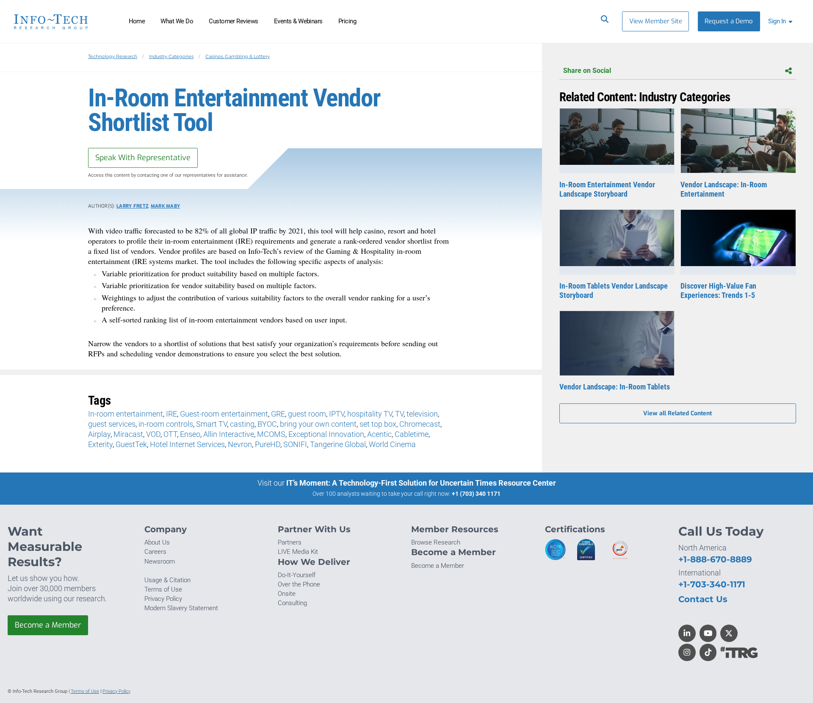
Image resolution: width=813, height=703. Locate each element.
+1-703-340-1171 (711, 584)
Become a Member (48, 625)
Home (137, 21)
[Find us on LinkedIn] (687, 633)
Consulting (292, 603)
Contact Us (702, 599)
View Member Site (655, 21)
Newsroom (159, 561)
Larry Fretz (132, 206)
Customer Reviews (233, 21)
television (422, 413)
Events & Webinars (298, 21)
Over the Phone (299, 584)
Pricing (347, 21)
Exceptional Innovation (326, 434)
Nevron (240, 444)
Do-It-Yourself (296, 575)
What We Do (176, 21)
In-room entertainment (125, 413)
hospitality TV (369, 413)
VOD (153, 434)
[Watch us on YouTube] (708, 633)
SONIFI (295, 444)
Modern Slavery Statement (181, 608)
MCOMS (271, 434)
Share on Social (587, 71)
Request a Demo (729, 21)
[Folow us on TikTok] (708, 652)
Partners (289, 542)
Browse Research (435, 542)
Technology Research (112, 56)
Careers (155, 552)
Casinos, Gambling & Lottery (237, 56)
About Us (157, 542)
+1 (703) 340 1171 (476, 493)
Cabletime (412, 434)
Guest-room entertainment (224, 413)
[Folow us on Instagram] (687, 652)
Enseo (190, 434)
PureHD (267, 444)
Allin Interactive (228, 434)
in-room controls (165, 424)
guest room (307, 413)
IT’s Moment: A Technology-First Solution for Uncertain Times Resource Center (421, 482)
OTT (170, 434)
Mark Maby (165, 206)
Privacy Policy (163, 599)
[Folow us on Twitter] (729, 633)
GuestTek (131, 444)
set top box (377, 424)
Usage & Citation (167, 580)
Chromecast (419, 424)
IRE (171, 413)
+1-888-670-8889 (715, 559)
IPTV (336, 413)
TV (399, 413)
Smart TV (211, 424)
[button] (782, 21)
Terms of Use (163, 589)
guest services (112, 424)
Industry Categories (171, 56)
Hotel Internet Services (187, 444)
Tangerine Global (338, 444)
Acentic (379, 434)
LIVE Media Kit (298, 552)
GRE (278, 413)
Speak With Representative (143, 158)
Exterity (100, 444)
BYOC (267, 424)
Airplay (99, 434)
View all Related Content (677, 413)
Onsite (287, 593)
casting (242, 424)
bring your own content (318, 424)
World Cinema (392, 444)
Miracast (128, 434)
